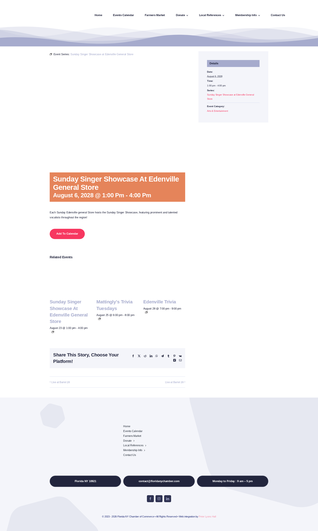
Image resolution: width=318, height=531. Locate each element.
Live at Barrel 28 (60, 382)
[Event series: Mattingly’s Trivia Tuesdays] (99, 319)
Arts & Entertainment (217, 111)
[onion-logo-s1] (23, 4)
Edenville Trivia (159, 301)
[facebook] (150, 498)
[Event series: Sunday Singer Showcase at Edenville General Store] (53, 332)
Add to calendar (67, 233)
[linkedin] (167, 498)
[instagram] (159, 498)
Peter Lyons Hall (207, 516)
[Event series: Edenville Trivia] (146, 312)
